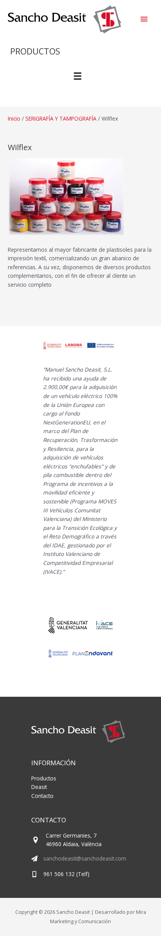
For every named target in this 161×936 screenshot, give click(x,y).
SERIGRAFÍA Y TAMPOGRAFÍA (61, 118)
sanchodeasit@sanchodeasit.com (84, 858)
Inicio (14, 118)
